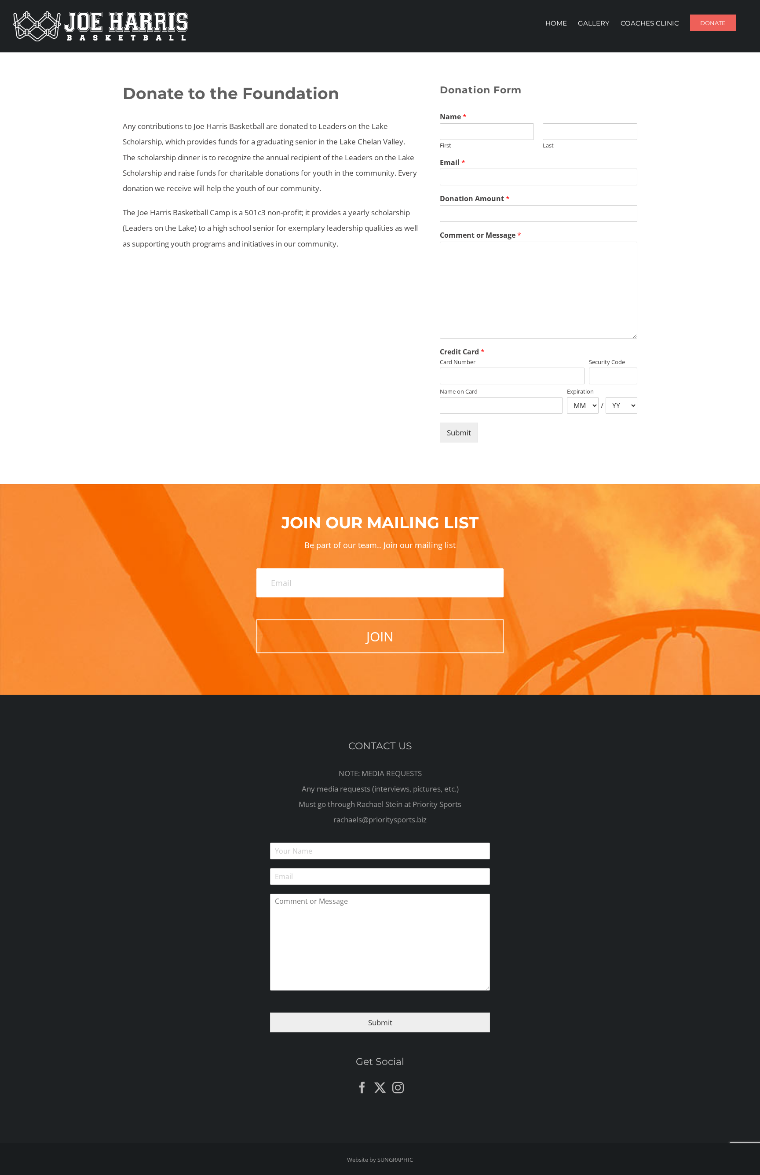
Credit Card (462, 352)
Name (453, 117)
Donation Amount (475, 198)
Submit (459, 432)
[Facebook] (362, 1087)
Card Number (457, 362)
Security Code (607, 362)
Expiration (580, 391)
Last (548, 145)
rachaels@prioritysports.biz (380, 819)
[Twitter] (380, 1087)
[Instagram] (398, 1087)
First (445, 145)
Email (452, 162)
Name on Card (459, 391)
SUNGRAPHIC (395, 1160)
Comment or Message (480, 235)
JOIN (380, 636)
